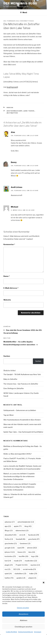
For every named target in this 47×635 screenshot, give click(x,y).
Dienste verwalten (23, 608)
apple (18, 526)
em (22, 535)
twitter (9, 578)
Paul (5, 458)
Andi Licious (16, 187)
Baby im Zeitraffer (10, 379)
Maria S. (6, 474)
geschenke (11, 543)
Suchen (6, 356)
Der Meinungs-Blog (20, 3)
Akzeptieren (23, 614)
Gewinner (25, 543)
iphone (32, 548)
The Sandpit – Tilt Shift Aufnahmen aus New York (22, 374)
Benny (14, 162)
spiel (8, 574)
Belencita (7, 484)
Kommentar (9, 244)
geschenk (33, 539)
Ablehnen (23, 620)
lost (8, 561)
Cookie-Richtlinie (11, 632)
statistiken (20, 574)
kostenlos (10, 556)
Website (7, 300)
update (20, 578)
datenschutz (22, 531)
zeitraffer (12, 113)
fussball (20, 539)
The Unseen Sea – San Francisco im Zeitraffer (20, 384)
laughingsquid (12, 87)
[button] (43, 582)
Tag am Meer (8, 415)
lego (34, 556)
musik (18, 561)
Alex (13, 132)
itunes (22, 552)
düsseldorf (10, 535)
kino (32, 552)
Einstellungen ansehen (23, 627)
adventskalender (26, 522)
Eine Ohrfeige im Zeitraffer (13, 388)
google (10, 548)
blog (28, 526)
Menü (24, 12)
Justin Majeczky (14, 111)
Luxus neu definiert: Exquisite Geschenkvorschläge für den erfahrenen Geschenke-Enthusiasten (19, 476)
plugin (9, 565)
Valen (5, 494)
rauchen (35, 565)
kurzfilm (23, 556)
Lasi (5, 466)
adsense (10, 522)
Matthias (29, 21)
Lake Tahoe (29, 111)
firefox (9, 539)
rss (7, 569)
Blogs (9, 531)
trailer (33, 574)
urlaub (32, 578)
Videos (10, 107)
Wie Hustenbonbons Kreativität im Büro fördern (22, 420)
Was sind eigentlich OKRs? (21, 454)
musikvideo (31, 561)
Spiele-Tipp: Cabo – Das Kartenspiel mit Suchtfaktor (23, 432)
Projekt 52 (21, 565)
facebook (33, 535)
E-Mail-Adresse (10, 288)
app (8, 526)
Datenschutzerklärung (25, 632)
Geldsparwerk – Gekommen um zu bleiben (19, 410)
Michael (14, 207)
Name (6, 276)
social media (29, 569)
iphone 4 (10, 552)
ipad (21, 548)
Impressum (37, 632)
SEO (16, 569)
